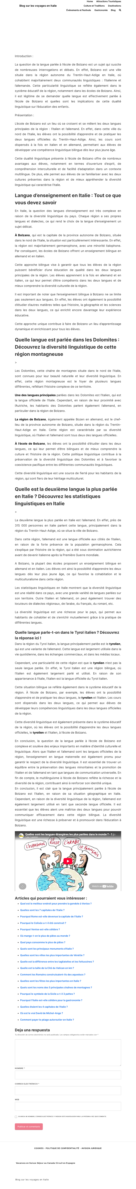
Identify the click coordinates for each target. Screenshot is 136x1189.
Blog (113, 10)
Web (17, 1099)
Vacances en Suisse (26, 1163)
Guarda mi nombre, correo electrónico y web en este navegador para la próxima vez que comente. (62, 1116)
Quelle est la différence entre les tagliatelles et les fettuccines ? (57, 961)
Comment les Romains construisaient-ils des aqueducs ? (52, 974)
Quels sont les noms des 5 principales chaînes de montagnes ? (56, 987)
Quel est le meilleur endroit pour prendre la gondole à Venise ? (56, 903)
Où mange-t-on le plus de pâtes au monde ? (45, 935)
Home (90, 1)
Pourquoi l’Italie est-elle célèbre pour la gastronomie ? (51, 1000)
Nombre (20, 1068)
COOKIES (39, 1148)
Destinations (114, 5)
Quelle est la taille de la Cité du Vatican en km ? (47, 968)
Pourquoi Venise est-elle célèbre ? (40, 929)
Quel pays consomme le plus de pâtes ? (42, 942)
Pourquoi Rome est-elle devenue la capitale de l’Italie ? (51, 916)
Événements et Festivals (78, 10)
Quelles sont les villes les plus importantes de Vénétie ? (52, 955)
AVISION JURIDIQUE (92, 1148)
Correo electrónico (27, 1084)
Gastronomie (101, 10)
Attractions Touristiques (108, 1)
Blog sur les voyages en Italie (38, 5)
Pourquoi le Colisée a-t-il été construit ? (43, 923)
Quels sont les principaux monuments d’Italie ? (47, 948)
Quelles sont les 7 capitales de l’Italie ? (42, 910)
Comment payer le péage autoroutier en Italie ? (47, 1019)
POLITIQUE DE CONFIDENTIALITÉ (62, 1148)
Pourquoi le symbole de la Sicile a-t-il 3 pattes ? (47, 993)
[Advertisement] (68, 31)
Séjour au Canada (46, 1163)
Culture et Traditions (94, 5)
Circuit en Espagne (65, 1163)
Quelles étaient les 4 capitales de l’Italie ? (44, 1006)
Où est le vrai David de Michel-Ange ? (41, 1013)
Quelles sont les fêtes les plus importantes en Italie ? (50, 981)
